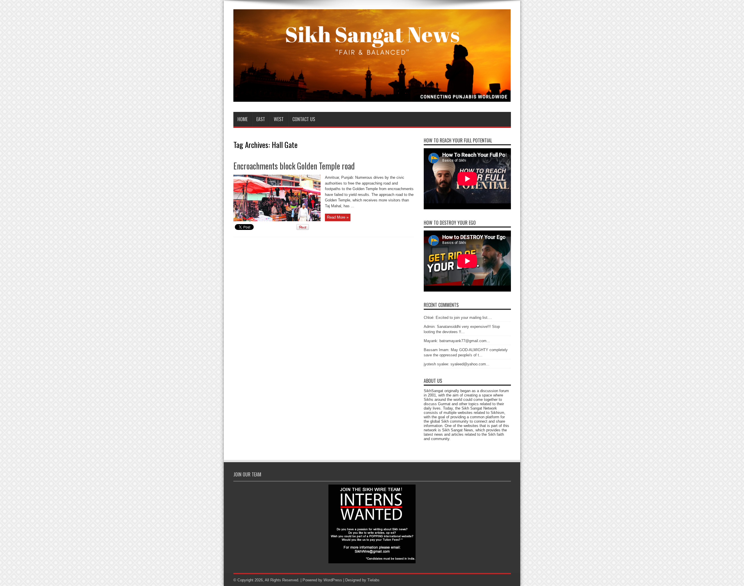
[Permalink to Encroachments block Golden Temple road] (277, 220)
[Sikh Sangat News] (372, 97)
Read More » (337, 217)
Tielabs (373, 580)
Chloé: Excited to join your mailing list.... (458, 317)
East (260, 119)
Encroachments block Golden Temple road (294, 166)
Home (242, 119)
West (279, 119)
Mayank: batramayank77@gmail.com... (457, 341)
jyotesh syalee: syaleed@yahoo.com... (456, 364)
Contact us (303, 119)
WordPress (332, 580)
